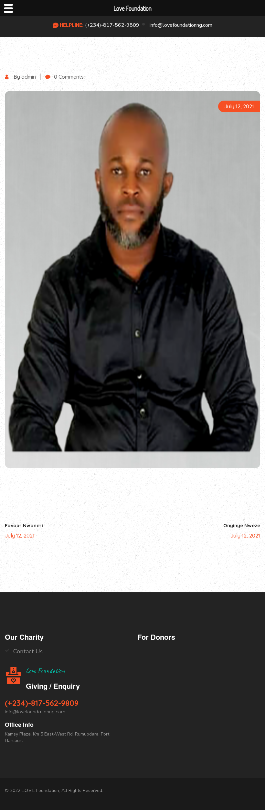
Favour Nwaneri (24, 525)
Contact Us (28, 651)
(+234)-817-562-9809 (112, 25)
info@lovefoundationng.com (181, 25)
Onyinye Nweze (241, 525)
